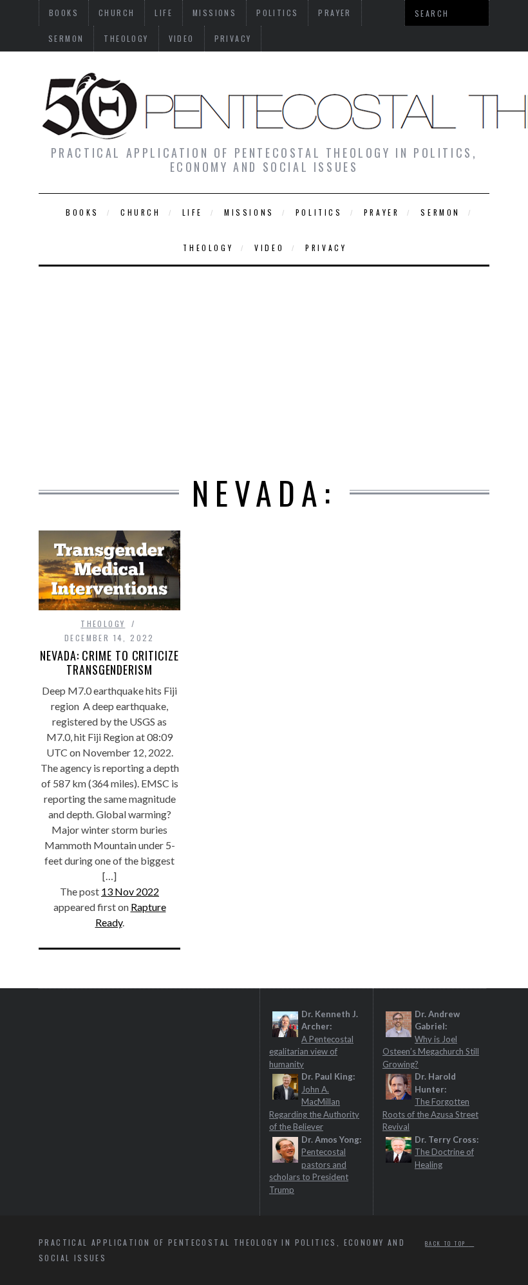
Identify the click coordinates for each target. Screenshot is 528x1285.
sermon (66, 38)
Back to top (447, 1243)
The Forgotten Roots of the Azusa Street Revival (430, 1114)
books (82, 212)
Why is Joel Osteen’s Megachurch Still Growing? (430, 1051)
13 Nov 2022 (130, 891)
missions (249, 212)
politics (319, 212)
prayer (382, 212)
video (181, 38)
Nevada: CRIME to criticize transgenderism (109, 662)
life (192, 212)
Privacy (233, 38)
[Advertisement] (264, 363)
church (140, 212)
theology (126, 38)
